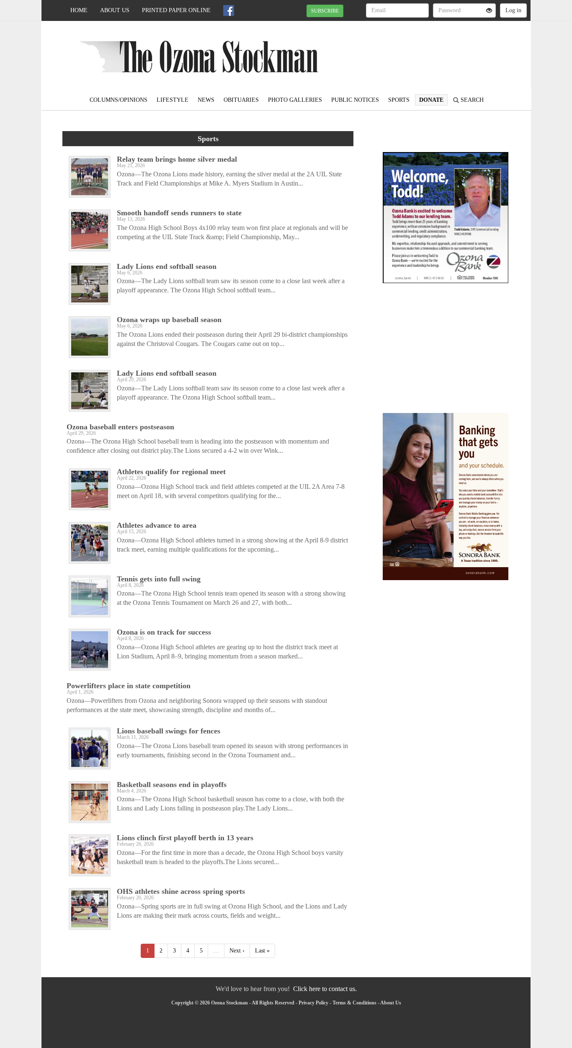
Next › (237, 950)
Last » (262, 950)
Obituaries (241, 100)
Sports (399, 100)
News (206, 100)
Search (471, 100)
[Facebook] (228, 10)
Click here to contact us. (325, 988)
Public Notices (355, 100)
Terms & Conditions (354, 1003)
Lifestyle (172, 100)
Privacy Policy (313, 1003)
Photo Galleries (295, 100)
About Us (114, 10)
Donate (431, 100)
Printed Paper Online (176, 10)
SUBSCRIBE (325, 11)
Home (79, 10)
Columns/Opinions (118, 100)
